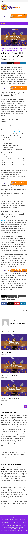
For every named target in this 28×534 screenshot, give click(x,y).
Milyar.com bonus (18, 132)
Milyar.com (3, 48)
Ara (1, 404)
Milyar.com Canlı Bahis (6, 352)
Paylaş (4, 63)
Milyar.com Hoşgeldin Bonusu (17, 50)
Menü (4, 23)
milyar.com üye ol (5, 469)
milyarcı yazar (7, 59)
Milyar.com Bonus (23, 48)
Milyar (8, 48)
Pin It (18, 63)
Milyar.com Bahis (14, 48)
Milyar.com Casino (5, 50)
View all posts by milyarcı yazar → (17, 323)
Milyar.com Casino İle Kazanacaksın (10, 398)
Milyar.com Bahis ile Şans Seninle (9, 375)
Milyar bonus (4, 220)
